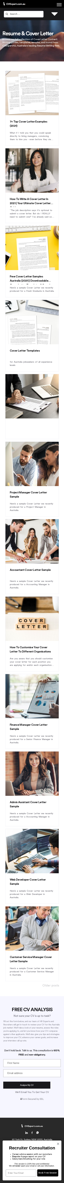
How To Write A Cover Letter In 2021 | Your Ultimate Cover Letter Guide (30, 203)
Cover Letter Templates (25, 350)
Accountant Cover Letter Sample (30, 569)
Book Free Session (48, 1172)
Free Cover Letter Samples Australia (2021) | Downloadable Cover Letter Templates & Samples (31, 280)
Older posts (50, 985)
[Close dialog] (58, 1143)
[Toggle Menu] (59, 4)
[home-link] (27, 1133)
